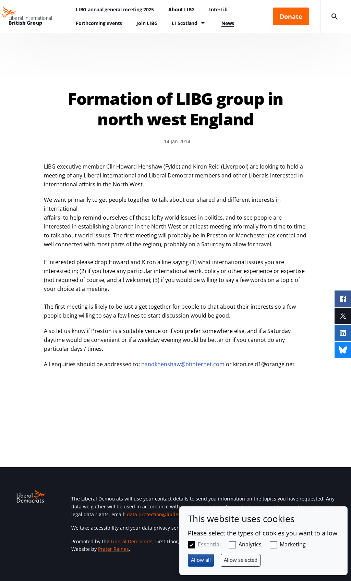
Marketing (293, 544)
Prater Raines (113, 549)
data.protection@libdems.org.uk (164, 514)
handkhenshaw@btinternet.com (183, 364)
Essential (209, 544)
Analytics (250, 544)
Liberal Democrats (132, 541)
